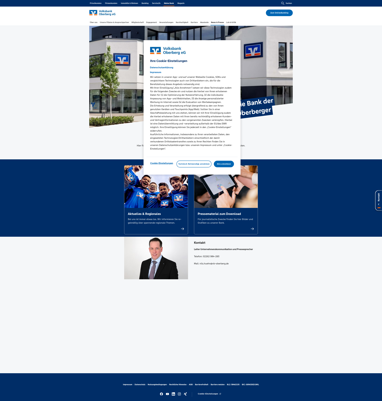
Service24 (156, 3)
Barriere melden (218, 384)
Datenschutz (140, 384)
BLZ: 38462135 (233, 384)
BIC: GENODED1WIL (250, 384)
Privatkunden (95, 3)
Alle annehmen (224, 164)
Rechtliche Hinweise (178, 384)
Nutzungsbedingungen (157, 384)
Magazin (180, 3)
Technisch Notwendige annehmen (194, 164)
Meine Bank (169, 3)
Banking (145, 3)
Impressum (127, 384)
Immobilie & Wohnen (129, 3)
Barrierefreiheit (201, 384)
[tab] (93, 22)
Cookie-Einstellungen (161, 163)
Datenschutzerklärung (161, 67)
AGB (191, 384)
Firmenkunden (111, 3)
